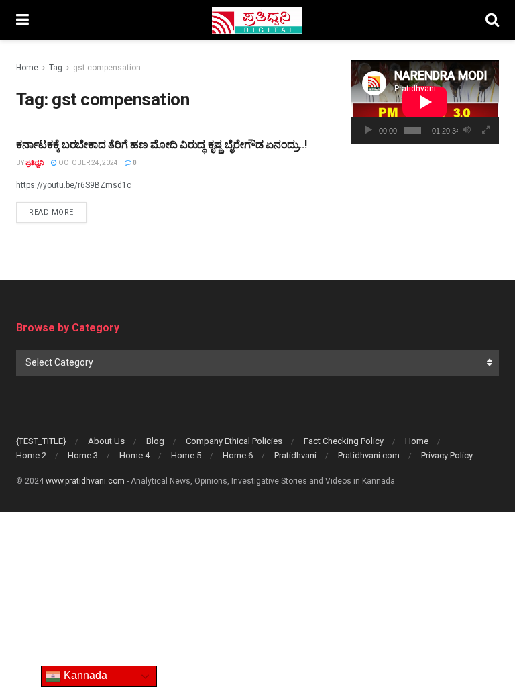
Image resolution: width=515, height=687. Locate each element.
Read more (58, 212)
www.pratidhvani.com (85, 481)
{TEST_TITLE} (41, 441)
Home (27, 67)
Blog (155, 441)
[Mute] (466, 130)
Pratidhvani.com (369, 455)
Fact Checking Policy (344, 441)
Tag (55, 67)
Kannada (84, 675)
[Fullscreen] (486, 130)
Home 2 (31, 455)
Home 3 (83, 455)
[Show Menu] (22, 20)
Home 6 (238, 455)
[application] (425, 102)
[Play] (369, 130)
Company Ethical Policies (234, 441)
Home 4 (134, 455)
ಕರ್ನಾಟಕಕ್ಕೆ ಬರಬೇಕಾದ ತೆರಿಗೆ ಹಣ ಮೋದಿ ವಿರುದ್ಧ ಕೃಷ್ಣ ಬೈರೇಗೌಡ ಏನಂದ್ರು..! (161, 144)
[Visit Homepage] (257, 20)
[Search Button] (492, 20)
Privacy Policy (447, 455)
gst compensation (107, 67)
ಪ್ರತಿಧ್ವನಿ (34, 162)
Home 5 (186, 455)
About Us (106, 441)
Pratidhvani (295, 455)
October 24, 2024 (87, 162)
